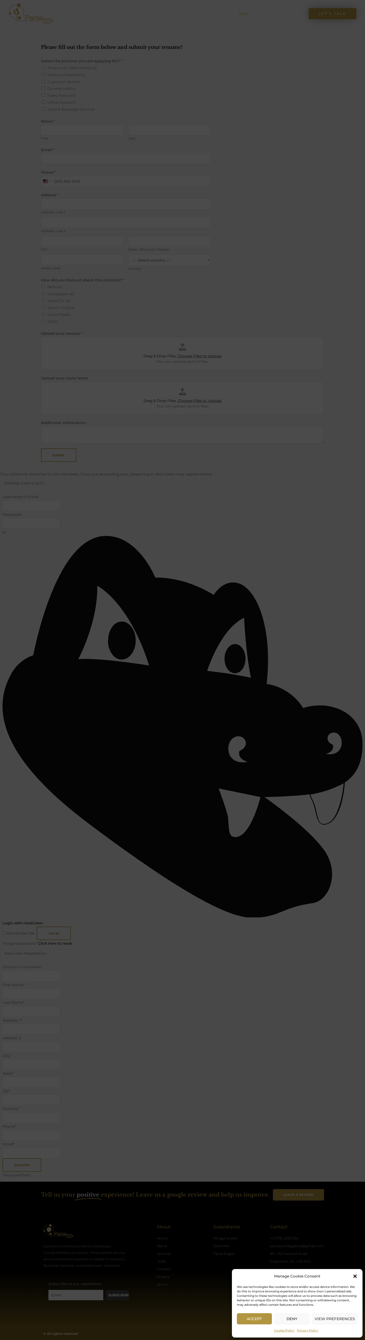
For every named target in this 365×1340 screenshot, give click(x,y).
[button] (355, 1276)
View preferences (335, 1318)
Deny (292, 1318)
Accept (254, 1318)
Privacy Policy (307, 1330)
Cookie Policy (284, 1330)
